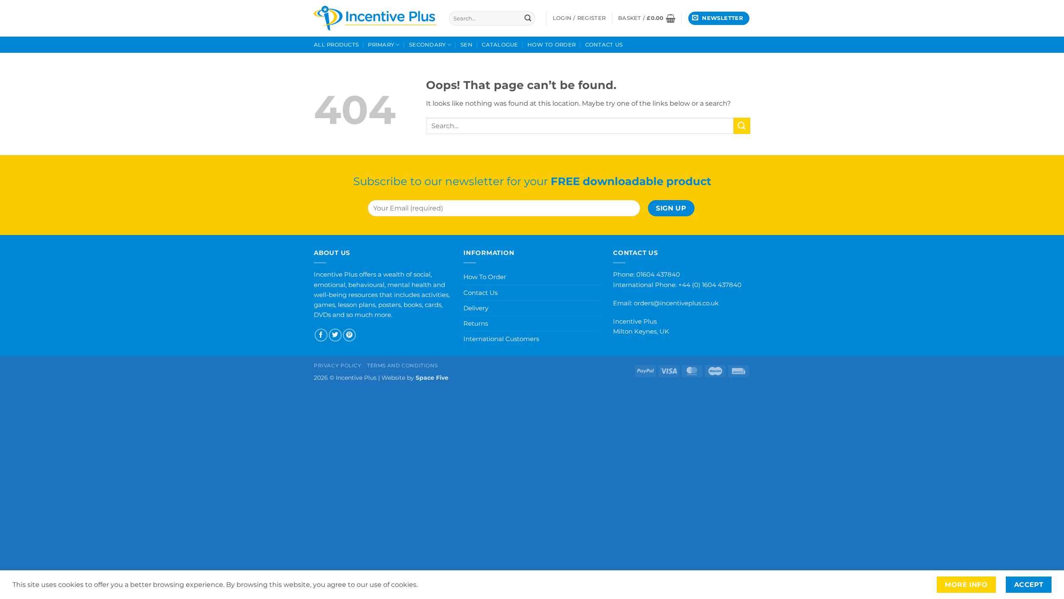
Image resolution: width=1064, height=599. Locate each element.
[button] (646, 18)
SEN (467, 45)
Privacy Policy (338, 365)
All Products (336, 45)
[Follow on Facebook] (321, 335)
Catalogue (500, 45)
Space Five (432, 377)
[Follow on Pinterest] (349, 335)
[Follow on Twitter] (335, 335)
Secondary (427, 45)
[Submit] (528, 18)
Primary (381, 45)
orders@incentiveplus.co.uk (676, 303)
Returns (475, 323)
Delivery (475, 308)
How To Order (551, 45)
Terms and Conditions (402, 365)
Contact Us (604, 45)
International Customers (501, 339)
